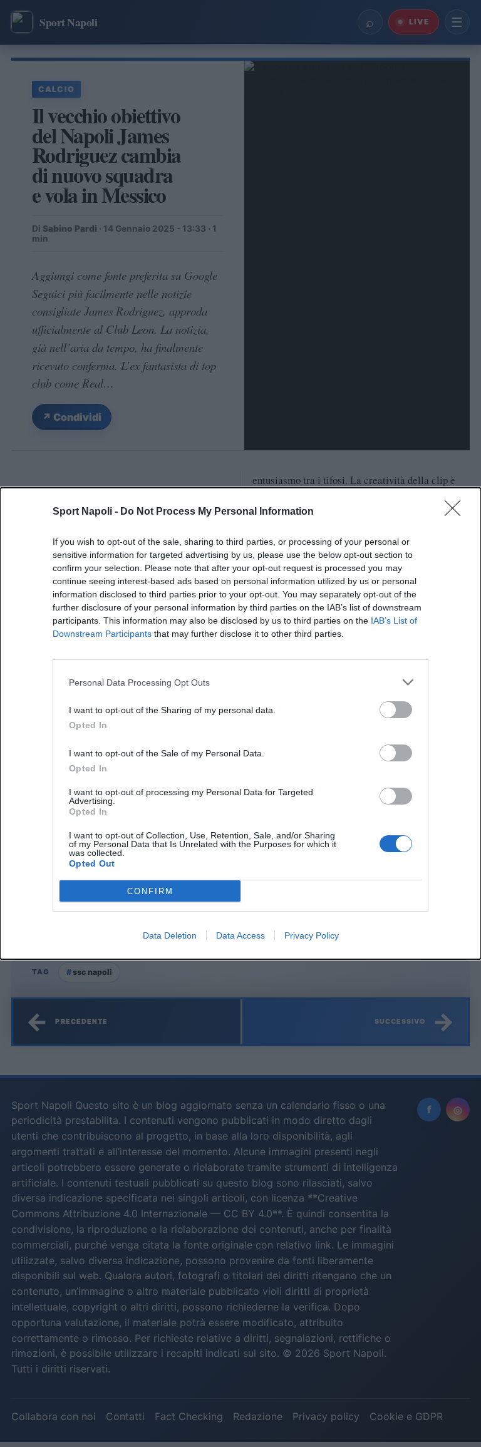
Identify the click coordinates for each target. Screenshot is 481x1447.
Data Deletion (170, 935)
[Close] (456, 512)
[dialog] (240, 723)
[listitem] (240, 682)
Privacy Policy (311, 935)
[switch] (396, 709)
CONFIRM (150, 891)
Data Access (240, 935)
